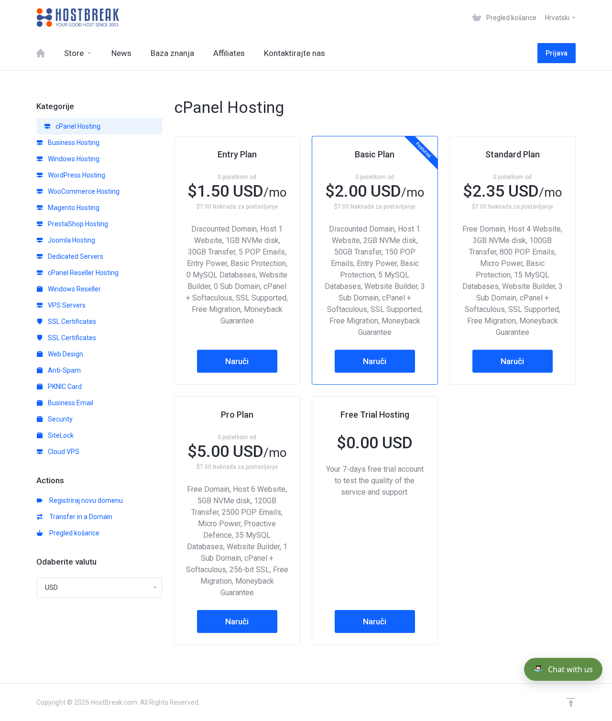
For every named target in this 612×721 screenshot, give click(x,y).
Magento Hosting (72, 207)
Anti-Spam (63, 370)
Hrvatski (558, 18)
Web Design (64, 354)
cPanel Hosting (77, 126)
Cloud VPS (62, 451)
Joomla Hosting (70, 240)
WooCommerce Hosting (83, 191)
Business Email (69, 403)
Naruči (237, 361)
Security (59, 419)
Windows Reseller (73, 289)
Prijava (557, 53)
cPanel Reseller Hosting (82, 273)
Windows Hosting (72, 159)
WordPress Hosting (75, 175)
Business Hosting (72, 142)
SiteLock (60, 435)
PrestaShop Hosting (77, 224)
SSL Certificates (71, 321)
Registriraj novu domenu (84, 500)
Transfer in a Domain (79, 517)
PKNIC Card (64, 386)
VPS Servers (66, 305)
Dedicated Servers (74, 256)
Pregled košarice (72, 533)
